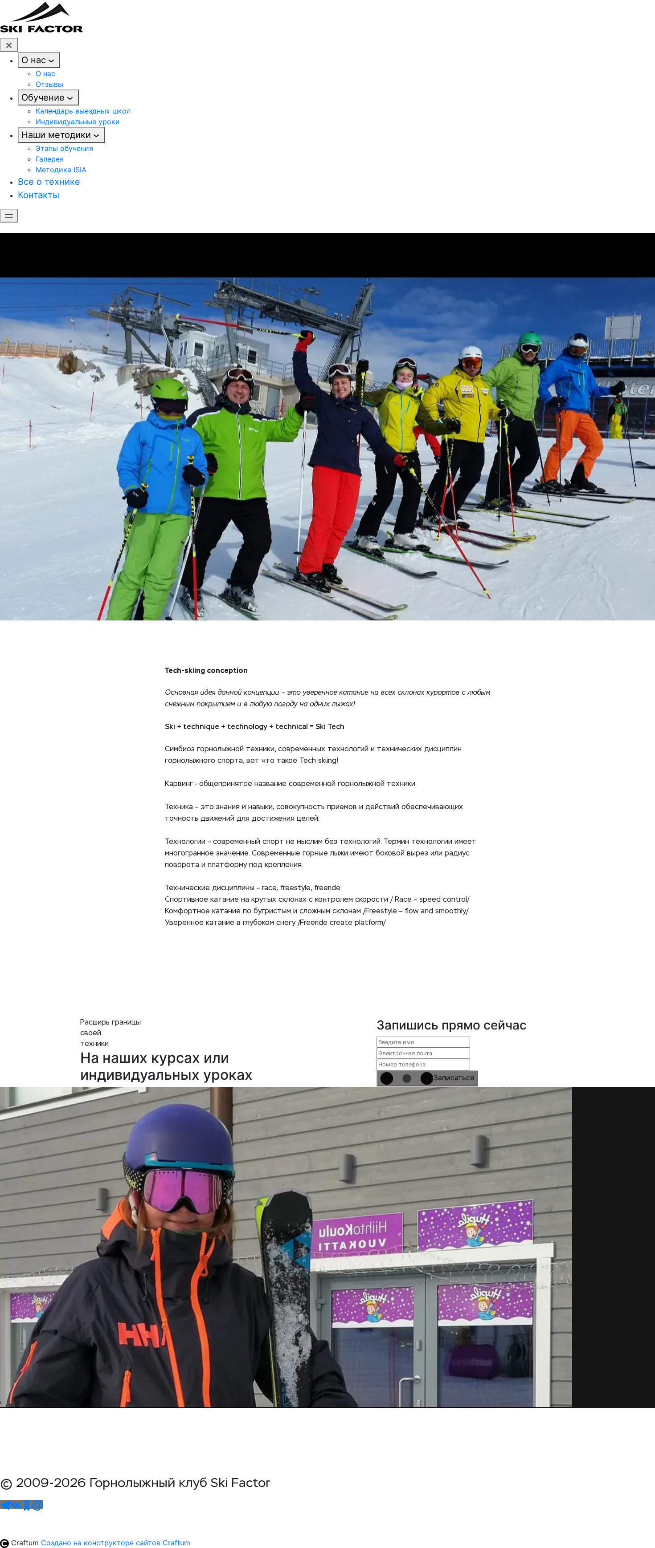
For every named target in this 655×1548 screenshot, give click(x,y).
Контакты (38, 195)
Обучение (43, 97)
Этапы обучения (64, 148)
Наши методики (56, 135)
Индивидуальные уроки (78, 121)
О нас (33, 60)
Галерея (50, 158)
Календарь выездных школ (83, 110)
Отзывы (49, 84)
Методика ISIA (61, 169)
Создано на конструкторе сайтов (115, 1542)
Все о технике (49, 181)
